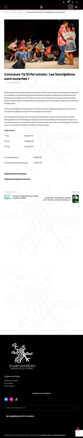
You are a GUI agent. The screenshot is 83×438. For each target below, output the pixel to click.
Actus (13, 12)
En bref (21, 12)
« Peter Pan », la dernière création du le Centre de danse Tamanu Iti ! (57, 199)
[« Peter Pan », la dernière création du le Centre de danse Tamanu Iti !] (75, 199)
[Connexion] (72, 2)
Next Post (75, 192)
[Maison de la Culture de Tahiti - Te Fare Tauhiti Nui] (41, 7)
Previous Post (9, 192)
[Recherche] (76, 2)
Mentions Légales (46, 435)
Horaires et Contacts (41, 393)
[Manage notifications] (78, 429)
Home (6, 12)
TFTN (7, 83)
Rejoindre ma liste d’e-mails (20, 416)
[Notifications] (63, 2)
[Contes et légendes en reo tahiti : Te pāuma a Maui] (7, 197)
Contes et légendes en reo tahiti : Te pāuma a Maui (25, 197)
